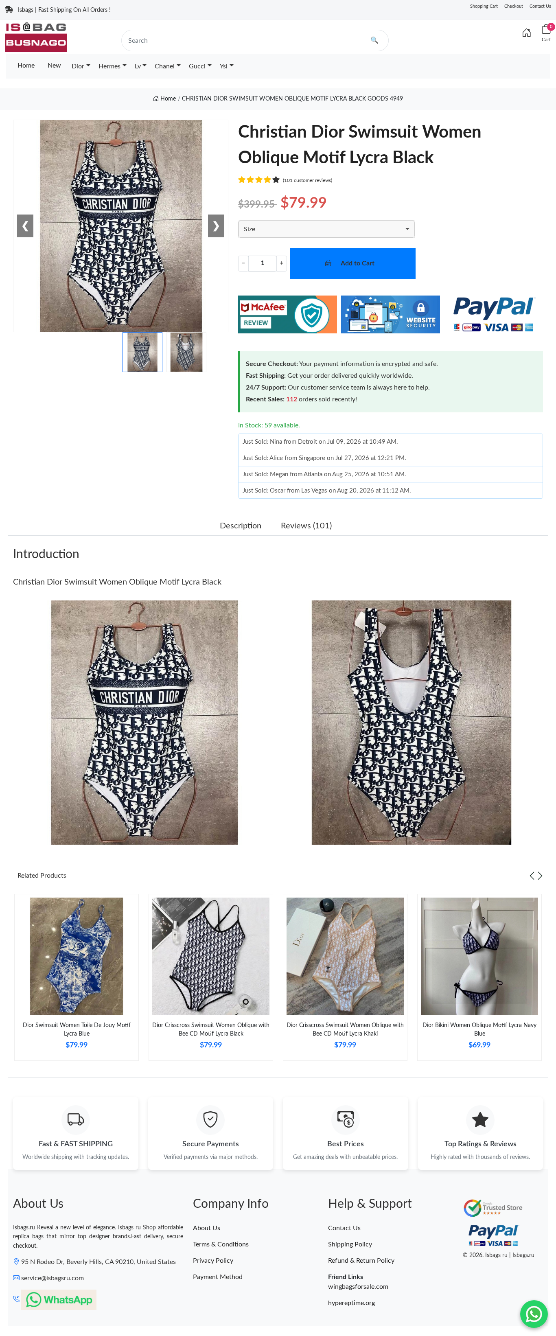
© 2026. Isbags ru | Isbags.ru (498, 1255)
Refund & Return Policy (361, 1260)
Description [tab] (240, 526)
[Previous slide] (531, 875)
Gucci (197, 66)
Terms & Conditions (221, 1244)
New (54, 65)
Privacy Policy (213, 1260)
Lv (138, 66)
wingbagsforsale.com (358, 1286)
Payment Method (218, 1277)
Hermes (109, 66)
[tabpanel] (76, 980)
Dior (78, 66)
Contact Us (540, 6)
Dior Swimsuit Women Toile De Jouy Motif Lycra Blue (77, 1030)
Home (26, 65)
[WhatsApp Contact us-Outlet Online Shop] (534, 1314)
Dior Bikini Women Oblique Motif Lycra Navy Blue (479, 1030)
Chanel (165, 66)
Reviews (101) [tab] (306, 526)
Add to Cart (357, 263)
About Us (206, 1228)
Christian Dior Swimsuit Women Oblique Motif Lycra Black (117, 582)
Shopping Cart (484, 6)
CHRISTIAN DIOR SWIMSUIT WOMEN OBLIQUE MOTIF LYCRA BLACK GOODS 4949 (292, 99)
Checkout (513, 6)
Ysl (224, 66)
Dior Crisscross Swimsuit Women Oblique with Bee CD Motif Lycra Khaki (345, 1030)
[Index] (527, 33)
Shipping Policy (350, 1244)
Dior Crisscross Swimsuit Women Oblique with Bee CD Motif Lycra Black (210, 1030)
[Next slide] (540, 875)
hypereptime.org (351, 1303)
